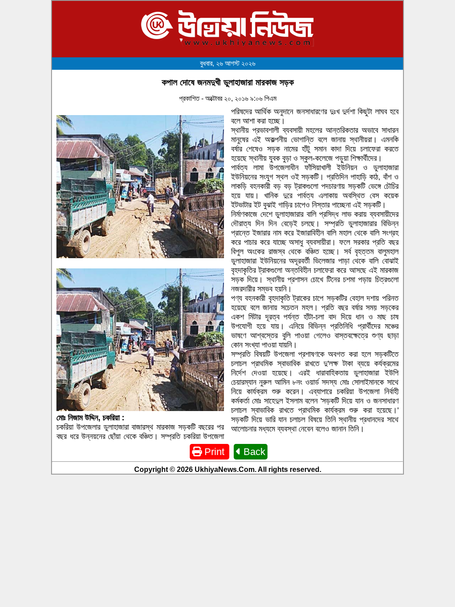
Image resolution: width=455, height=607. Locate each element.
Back (253, 451)
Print (214, 451)
